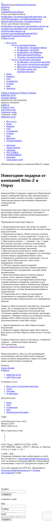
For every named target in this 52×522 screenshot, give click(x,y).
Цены (21, 33)
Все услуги (11, 43)
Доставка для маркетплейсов (28, 21)
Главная (4, 12)
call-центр (10, 150)
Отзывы (13, 36)
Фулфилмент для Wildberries (20, 19)
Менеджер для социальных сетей (32, 67)
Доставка (10, 391)
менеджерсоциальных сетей (14, 158)
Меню (4, 4)
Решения (28, 33)
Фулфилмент (12, 393)
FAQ (34, 33)
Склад (9, 389)
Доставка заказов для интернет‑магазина (13, 32)
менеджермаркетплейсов (13, 146)
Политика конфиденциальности (15, 470)
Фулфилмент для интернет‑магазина (17, 26)
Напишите (11, 4)
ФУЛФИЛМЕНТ (14, 155)
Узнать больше (7, 368)
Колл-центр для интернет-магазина (22, 386)
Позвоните (21, 4)
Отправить (6, 494)
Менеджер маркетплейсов (29, 55)
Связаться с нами (9, 112)
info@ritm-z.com (8, 110)
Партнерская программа (17, 412)
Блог (19, 36)
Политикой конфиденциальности (34, 458)
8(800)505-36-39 (8, 95)
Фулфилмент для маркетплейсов (16, 16)
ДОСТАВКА (12, 152)
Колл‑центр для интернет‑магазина (33, 64)
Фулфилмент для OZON (28, 50)
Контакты (26, 36)
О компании (12, 81)
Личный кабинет (16, 12)
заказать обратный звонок (13, 347)
